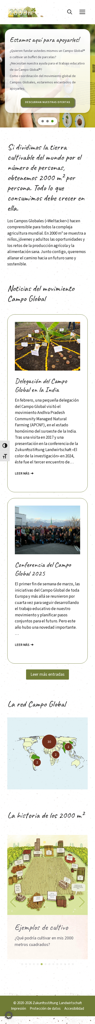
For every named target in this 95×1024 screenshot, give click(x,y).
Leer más (22, 473)
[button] (70, 12)
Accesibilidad (74, 1008)
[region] (47, 83)
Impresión (18, 1008)
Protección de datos (45, 1008)
